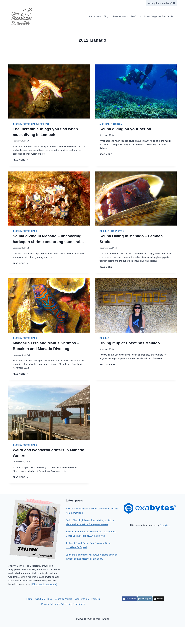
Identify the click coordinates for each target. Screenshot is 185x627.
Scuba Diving (30, 124)
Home (29, 599)
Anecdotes (105, 124)
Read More (20, 160)
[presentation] (49, 91)
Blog (49, 599)
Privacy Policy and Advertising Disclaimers (63, 604)
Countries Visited (63, 599)
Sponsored (43, 124)
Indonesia (17, 124)
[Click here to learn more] (44, 584)
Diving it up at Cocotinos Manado (130, 343)
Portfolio (95, 599)
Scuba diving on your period (125, 129)
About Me (40, 599)
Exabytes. (165, 525)
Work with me (82, 599)
